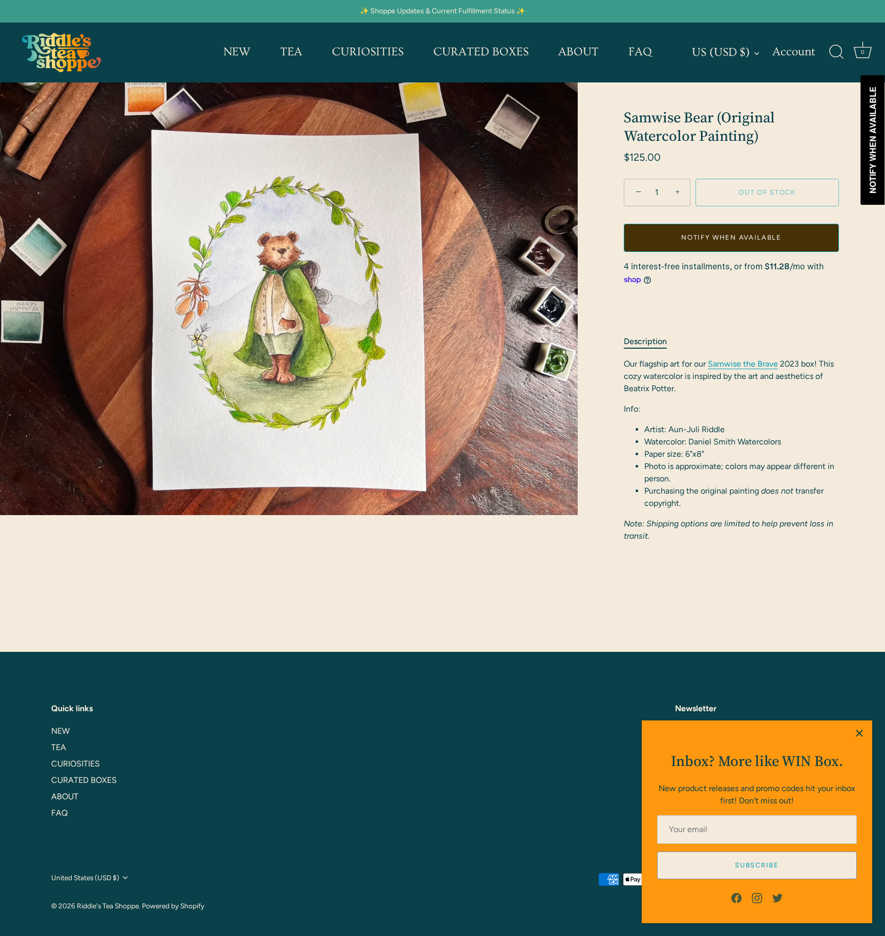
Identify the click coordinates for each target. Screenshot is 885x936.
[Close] (859, 733)
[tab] (650, 341)
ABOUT (578, 52)
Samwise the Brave (743, 364)
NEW (236, 52)
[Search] (836, 52)
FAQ (640, 52)
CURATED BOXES (481, 52)
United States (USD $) (85, 877)
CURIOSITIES (368, 52)
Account (793, 52)
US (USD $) (721, 52)
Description (645, 341)
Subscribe (756, 865)
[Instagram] (757, 897)
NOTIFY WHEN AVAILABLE (731, 237)
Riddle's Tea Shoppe (108, 905)
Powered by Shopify (173, 905)
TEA (291, 52)
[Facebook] (736, 897)
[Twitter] (777, 897)
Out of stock (767, 192)
